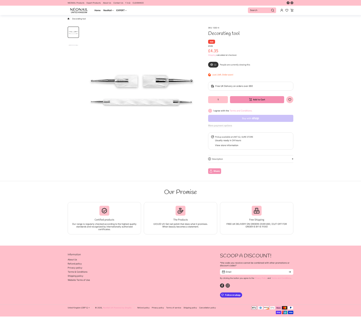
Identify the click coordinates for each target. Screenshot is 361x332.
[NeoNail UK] (79, 10)
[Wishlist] (286, 10)
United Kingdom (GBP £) (78, 308)
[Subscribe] (289, 272)
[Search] (272, 10)
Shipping (212, 55)
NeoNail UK (108, 308)
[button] (291, 10)
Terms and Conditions (281, 278)
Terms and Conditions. (241, 110)
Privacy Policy (261, 278)
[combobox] (262, 10)
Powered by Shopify (122, 308)
